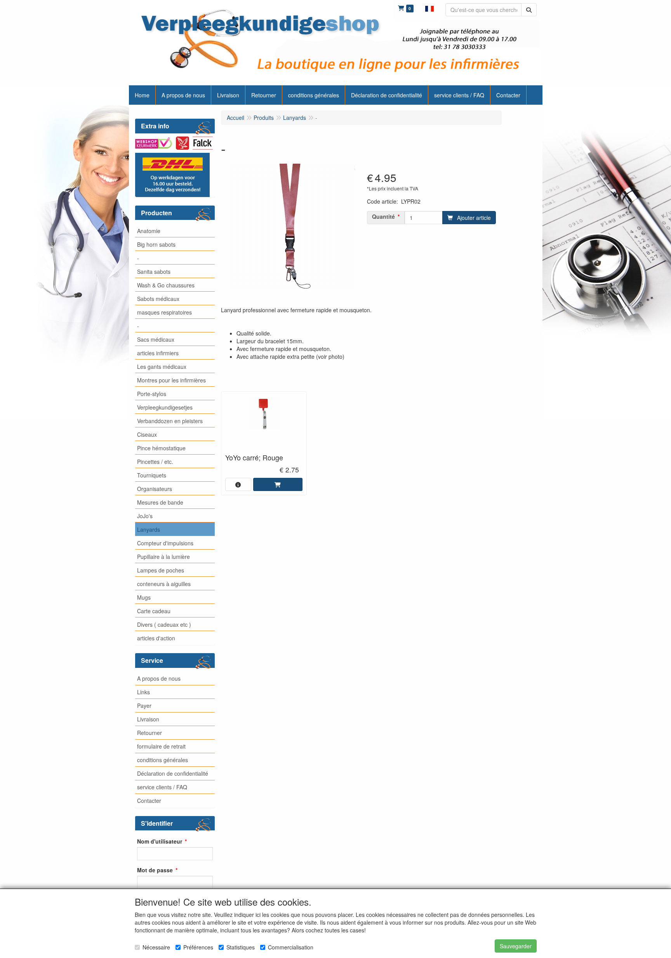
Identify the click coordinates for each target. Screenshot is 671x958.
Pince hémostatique (161, 448)
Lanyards (148, 529)
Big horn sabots (156, 244)
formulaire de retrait (161, 746)
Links (143, 692)
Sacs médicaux (155, 339)
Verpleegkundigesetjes (165, 407)
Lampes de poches (160, 570)
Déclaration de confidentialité (172, 773)
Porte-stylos (151, 394)
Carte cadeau (153, 611)
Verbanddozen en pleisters (170, 421)
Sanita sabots (153, 271)
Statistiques (240, 947)
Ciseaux (147, 434)
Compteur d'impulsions (165, 543)
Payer (144, 705)
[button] (429, 8)
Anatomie (148, 231)
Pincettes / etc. (155, 461)
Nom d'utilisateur (159, 841)
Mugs (144, 597)
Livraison (148, 719)
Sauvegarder (516, 946)
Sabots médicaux (158, 299)
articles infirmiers (158, 353)
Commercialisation (290, 947)
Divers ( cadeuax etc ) (164, 624)
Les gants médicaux (161, 366)
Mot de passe (155, 870)
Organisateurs (154, 489)
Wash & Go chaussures (166, 285)
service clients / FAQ (162, 787)
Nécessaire (156, 947)
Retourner (149, 733)
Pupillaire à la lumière (163, 556)
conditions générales (162, 760)
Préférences (198, 947)
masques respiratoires (164, 312)
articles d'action (156, 638)
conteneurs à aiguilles (164, 584)
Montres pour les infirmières (171, 380)
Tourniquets (151, 475)
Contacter (149, 800)
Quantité (383, 216)
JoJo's (145, 516)
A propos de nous (159, 678)
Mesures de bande (160, 502)
